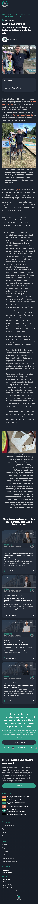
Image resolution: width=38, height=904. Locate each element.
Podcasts (5, 855)
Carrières (5, 832)
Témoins (22, 890)
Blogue (4, 848)
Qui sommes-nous (8, 825)
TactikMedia (19, 895)
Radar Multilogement (8, 858)
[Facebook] (11, 88)
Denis (19, 190)
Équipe (4, 829)
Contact (4, 836)
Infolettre (5, 851)
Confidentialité (11, 890)
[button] (33, 4)
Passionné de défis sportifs (23, 115)
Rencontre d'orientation (9, 861)
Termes (17, 890)
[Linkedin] (19, 88)
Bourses (4, 844)
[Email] (15, 88)
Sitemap (28, 890)
